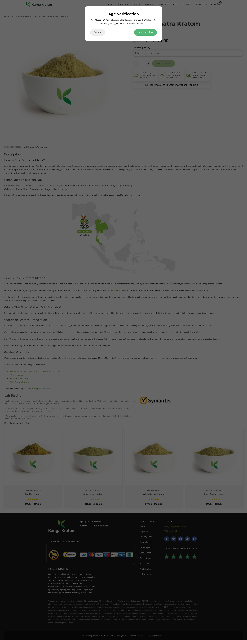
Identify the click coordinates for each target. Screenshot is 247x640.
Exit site (97, 32)
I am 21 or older (145, 32)
